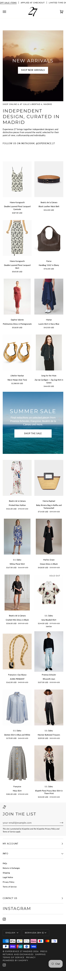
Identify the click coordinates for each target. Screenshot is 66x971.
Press (43, 951)
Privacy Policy (50, 829)
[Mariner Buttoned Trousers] (48, 707)
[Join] (58, 822)
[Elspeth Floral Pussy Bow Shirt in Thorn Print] (48, 763)
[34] (48, 352)
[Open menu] (8, 11)
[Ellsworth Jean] (48, 651)
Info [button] (5, 853)
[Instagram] (4, 919)
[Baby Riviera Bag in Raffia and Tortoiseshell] (48, 477)
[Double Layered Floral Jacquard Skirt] (17, 237)
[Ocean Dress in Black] (48, 536)
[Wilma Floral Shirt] (17, 536)
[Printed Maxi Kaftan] (17, 477)
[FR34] (17, 763)
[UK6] (48, 707)
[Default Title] (48, 237)
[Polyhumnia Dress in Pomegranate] (17, 296)
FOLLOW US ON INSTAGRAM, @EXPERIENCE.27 (29, 143)
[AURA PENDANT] (17, 651)
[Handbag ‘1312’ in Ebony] (48, 237)
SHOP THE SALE (33, 433)
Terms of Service (9, 832)
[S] (17, 592)
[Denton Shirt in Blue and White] (17, 707)
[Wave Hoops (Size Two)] (17, 352)
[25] (48, 651)
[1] (17, 179)
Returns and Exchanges (18, 954)
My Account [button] (10, 843)
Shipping (6, 873)
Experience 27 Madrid (18, 951)
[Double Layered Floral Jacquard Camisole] (17, 179)
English (11, 932)
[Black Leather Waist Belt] (48, 179)
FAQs (5, 863)
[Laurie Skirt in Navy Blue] (48, 296)
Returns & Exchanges (11, 868)
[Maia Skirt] (17, 763)
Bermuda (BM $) (34, 932)
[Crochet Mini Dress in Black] (17, 592)
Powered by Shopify (15, 960)
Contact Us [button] (10, 898)
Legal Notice (8, 877)
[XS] (48, 296)
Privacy (31, 957)
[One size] (17, 296)
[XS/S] (48, 179)
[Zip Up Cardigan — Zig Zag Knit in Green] (48, 352)
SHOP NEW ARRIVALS (33, 70)
